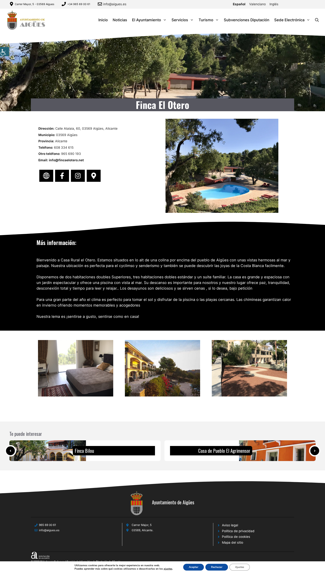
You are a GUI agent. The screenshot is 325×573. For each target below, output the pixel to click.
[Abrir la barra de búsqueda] (317, 20)
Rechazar (216, 567)
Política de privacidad (238, 531)
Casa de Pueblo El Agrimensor (224, 450)
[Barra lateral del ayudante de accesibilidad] (4, 51)
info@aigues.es (114, 4)
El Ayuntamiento (146, 20)
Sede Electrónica (289, 20)
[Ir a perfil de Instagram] (78, 176)
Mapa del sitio (232, 542)
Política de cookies (236, 537)
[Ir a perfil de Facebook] (62, 176)
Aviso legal (230, 525)
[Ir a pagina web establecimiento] (46, 176)
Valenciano (257, 4)
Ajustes (239, 567)
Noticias (120, 20)
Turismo (206, 20)
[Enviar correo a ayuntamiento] (100, 4)
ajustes (168, 569)
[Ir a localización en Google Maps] (94, 176)
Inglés (274, 4)
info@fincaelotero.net (66, 160)
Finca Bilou (84, 450)
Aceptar (193, 567)
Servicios (180, 20)
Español (239, 4)
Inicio (103, 20)
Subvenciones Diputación (246, 20)
